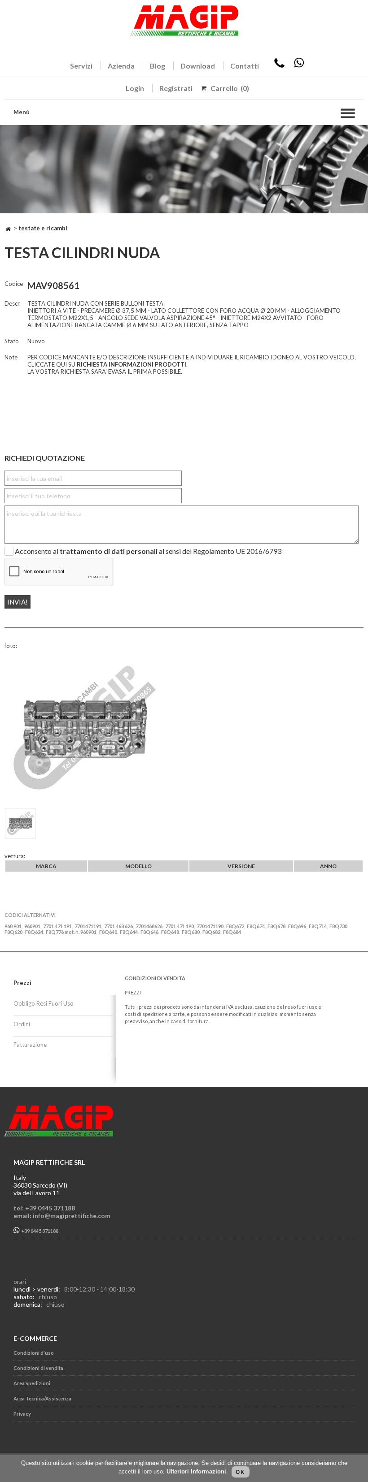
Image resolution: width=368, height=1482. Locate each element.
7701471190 (210, 926)
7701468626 (149, 926)
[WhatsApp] (299, 65)
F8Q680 (191, 932)
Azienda (121, 65)
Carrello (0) (229, 88)
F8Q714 (318, 926)
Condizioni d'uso (33, 1353)
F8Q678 (276, 926)
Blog (157, 65)
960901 (32, 926)
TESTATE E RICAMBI (42, 228)
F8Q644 (129, 932)
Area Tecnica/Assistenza (42, 1398)
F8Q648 (170, 932)
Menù (21, 112)
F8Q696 (297, 926)
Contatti (244, 65)
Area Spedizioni (31, 1383)
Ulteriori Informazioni (196, 1471)
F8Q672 (235, 926)
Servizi (81, 65)
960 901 (13, 926)
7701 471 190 (179, 926)
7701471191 (87, 926)
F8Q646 (149, 932)
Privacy (22, 1414)
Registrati (176, 88)
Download (197, 65)
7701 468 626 (118, 926)
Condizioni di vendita (38, 1368)
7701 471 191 (57, 926)
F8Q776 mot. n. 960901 (71, 932)
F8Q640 (108, 932)
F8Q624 (34, 932)
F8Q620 (13, 932)
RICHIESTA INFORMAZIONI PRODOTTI (131, 364)
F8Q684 (232, 932)
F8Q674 (256, 926)
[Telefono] (279, 65)
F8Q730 (338, 926)
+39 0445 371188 (39, 1231)
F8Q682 (211, 932)
